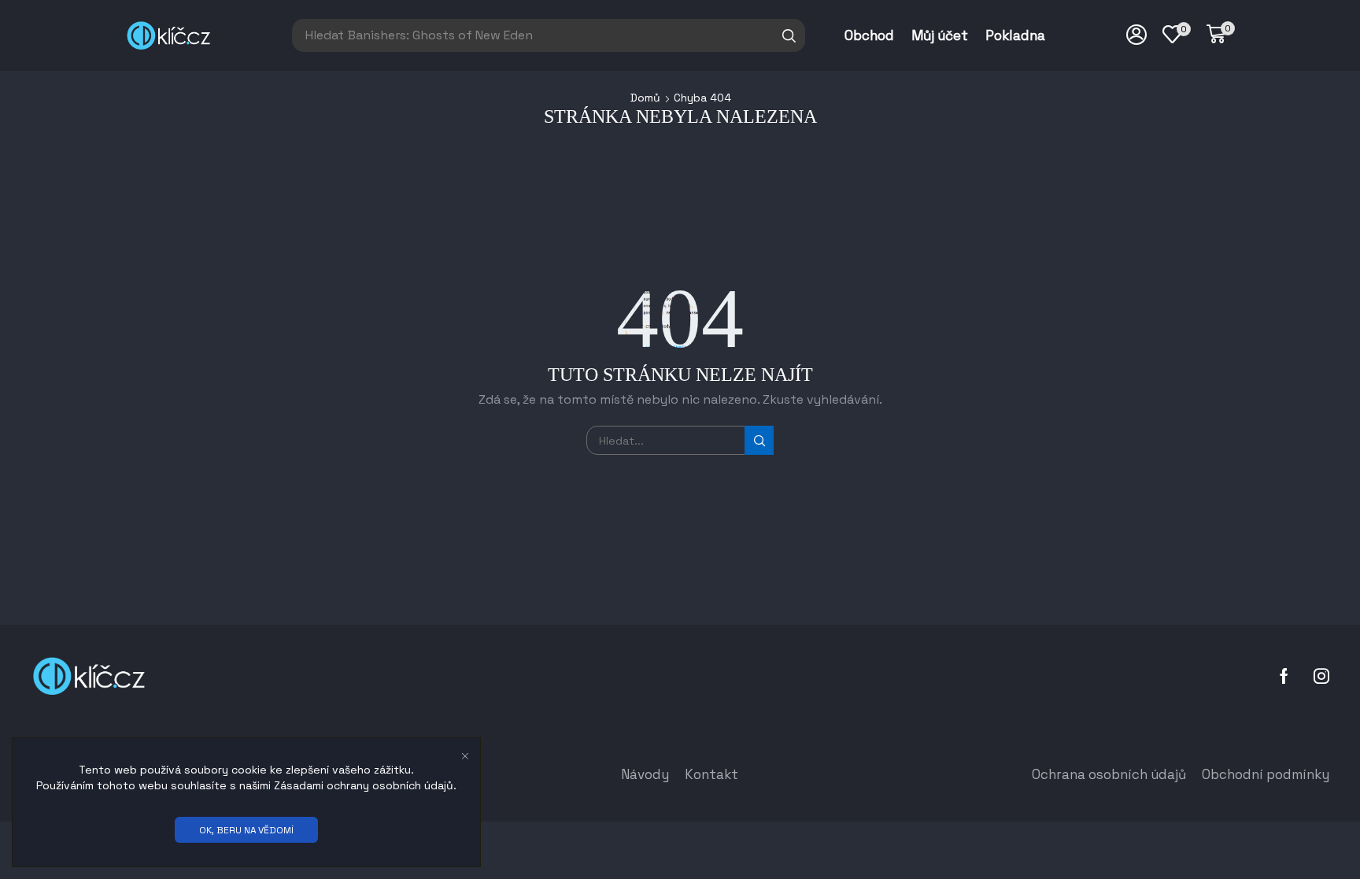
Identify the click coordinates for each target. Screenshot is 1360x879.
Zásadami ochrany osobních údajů (363, 785)
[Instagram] (1321, 676)
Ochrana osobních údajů (1109, 774)
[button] (1221, 34)
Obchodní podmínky (1265, 774)
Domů (645, 97)
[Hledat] (789, 35)
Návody (645, 774)
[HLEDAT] (759, 440)
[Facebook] (1284, 676)
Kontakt (711, 774)
